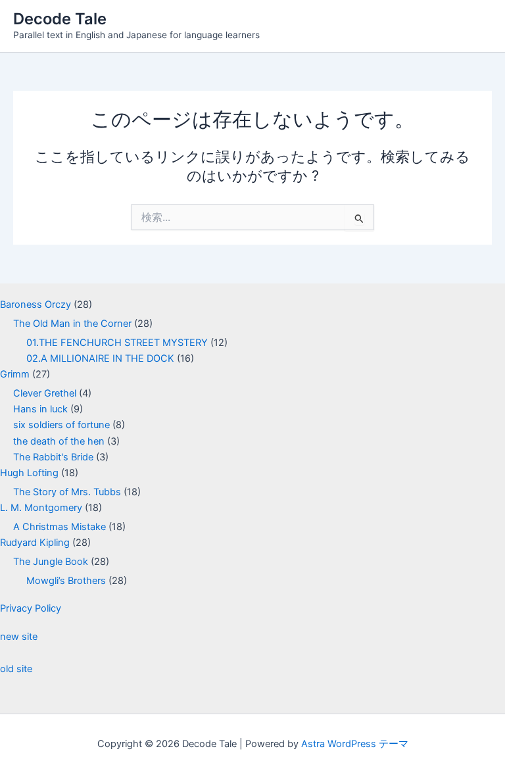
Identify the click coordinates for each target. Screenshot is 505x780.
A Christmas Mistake (59, 527)
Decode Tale (60, 18)
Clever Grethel (44, 393)
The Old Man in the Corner (72, 323)
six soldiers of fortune (61, 425)
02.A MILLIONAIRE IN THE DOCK (100, 358)
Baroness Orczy (35, 304)
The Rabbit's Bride (53, 457)
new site (18, 637)
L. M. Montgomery (41, 508)
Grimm (15, 374)
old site (16, 669)
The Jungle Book (50, 562)
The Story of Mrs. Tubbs (67, 492)
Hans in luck (40, 409)
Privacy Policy (30, 608)
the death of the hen (59, 441)
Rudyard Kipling (35, 542)
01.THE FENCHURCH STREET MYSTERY (117, 343)
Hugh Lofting (29, 473)
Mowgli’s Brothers (66, 581)
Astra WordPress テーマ (354, 744)
